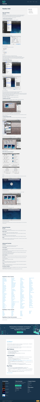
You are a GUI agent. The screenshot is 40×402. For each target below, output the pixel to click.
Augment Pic (3, 287)
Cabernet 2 (3, 314)
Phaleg (21, 313)
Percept (21, 312)
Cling (3, 302)
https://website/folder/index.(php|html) (16, 360)
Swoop (30, 298)
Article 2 (3, 282)
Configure (3, 303)
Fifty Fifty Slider (13, 286)
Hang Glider (12, 295)
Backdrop (3, 291)
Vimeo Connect (31, 303)
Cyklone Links (4, 307)
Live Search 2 (21, 282)
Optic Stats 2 (21, 289)
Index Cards (12, 305)
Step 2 (30, 294)
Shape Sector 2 (31, 282)
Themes (33, 1)
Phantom (21, 298)
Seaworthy (21, 315)
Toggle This (30, 301)
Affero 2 (3, 311)
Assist (3, 284)
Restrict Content (22, 307)
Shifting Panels (31, 283)
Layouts (12, 308)
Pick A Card (21, 299)
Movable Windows (22, 287)
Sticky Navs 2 (30, 296)
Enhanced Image (13, 280)
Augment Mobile (4, 286)
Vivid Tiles (30, 304)
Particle (21, 311)
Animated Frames (4, 281)
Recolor (21, 305)
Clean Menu (3, 296)
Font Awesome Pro (13, 290)
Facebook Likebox (13, 283)
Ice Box (12, 300)
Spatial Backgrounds (31, 292)
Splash (30, 311)
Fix (11, 288)
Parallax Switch (22, 296)
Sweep (30, 312)
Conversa (12, 314)
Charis (12, 312)
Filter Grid (12, 287)
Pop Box (21, 301)
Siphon (30, 291)
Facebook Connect (13, 282)
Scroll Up (30, 281)
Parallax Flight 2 (22, 294)
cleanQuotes (3, 299)
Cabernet (3, 313)
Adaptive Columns (4, 278)
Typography (30, 302)
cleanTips (3, 301)
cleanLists (3, 298)
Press (21, 302)
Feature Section (13, 284)
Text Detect (30, 300)
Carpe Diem (12, 311)
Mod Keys (21, 285)
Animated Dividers (4, 280)
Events (12, 281)
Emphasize (12, 279)
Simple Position (31, 288)
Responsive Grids (22, 306)
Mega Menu (21, 284)
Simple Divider (31, 287)
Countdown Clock (4, 305)
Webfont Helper (31, 305)
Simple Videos (31, 290)
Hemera (12, 315)
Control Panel (4, 304)
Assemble (3, 283)
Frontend (12, 292)
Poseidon (21, 314)
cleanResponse (4, 300)
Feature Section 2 (13, 285)
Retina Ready (21, 308)
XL (29, 306)
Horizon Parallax (13, 298)
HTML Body (12, 299)
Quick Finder (21, 304)
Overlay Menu (22, 291)
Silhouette (30, 286)
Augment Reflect (4, 288)
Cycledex (3, 306)
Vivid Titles (6, 386)
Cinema (12, 313)
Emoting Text (12, 278)
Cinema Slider (4, 294)
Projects (31, 1)
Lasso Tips (12, 307)
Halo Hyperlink (13, 294)
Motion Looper (22, 286)
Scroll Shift (30, 280)
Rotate (30, 278)
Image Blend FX (13, 303)
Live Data (21, 281)
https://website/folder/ (28, 360)
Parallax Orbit (21, 295)
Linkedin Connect (22, 279)
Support (36, 1)
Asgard (3, 312)
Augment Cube (4, 285)
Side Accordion (31, 285)
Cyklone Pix (3, 308)
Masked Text (21, 283)
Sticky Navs (30, 295)
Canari (3, 315)
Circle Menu (3, 295)
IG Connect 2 (12, 302)
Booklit (3, 292)
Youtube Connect (31, 307)
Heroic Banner (13, 296)
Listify (21, 280)
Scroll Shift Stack (7, 389)
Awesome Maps (4, 290)
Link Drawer (21, 278)
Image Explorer (13, 304)
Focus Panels (13, 289)
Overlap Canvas (22, 290)
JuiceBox (12, 306)
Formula (12, 291)
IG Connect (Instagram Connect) (15, 301)
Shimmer (30, 284)
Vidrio (30, 313)
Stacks (28, 1)
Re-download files (30, 10)
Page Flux (21, 292)
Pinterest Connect (22, 300)
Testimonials (30, 299)
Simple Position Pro (31, 289)
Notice (21, 288)
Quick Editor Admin (22, 303)
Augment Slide (4, 289)
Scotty (30, 279)
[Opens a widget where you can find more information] (37, 401)
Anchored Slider (4, 279)
